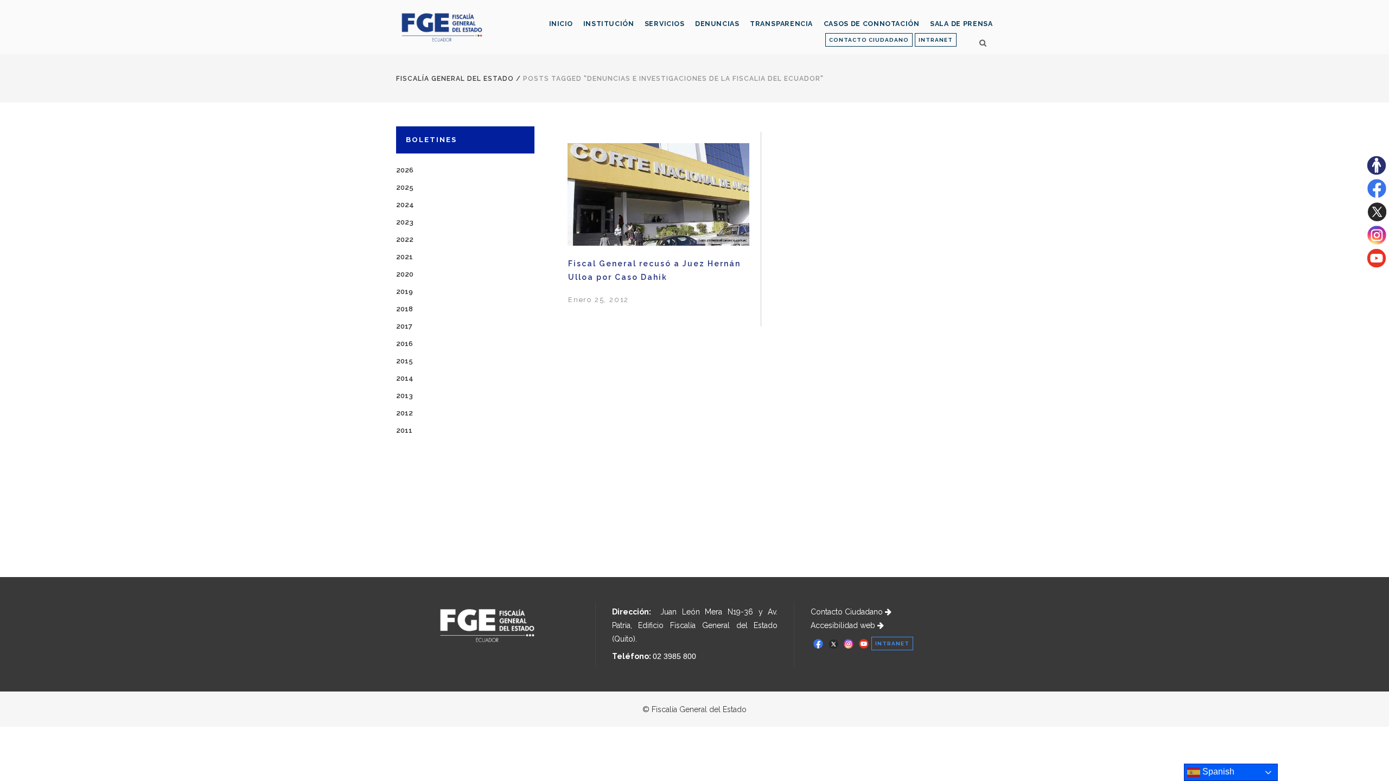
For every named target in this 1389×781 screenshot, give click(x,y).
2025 (404, 187)
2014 (404, 378)
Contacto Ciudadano (848, 611)
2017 (404, 326)
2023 (404, 222)
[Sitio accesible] (1376, 172)
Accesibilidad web (844, 625)
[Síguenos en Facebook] (1377, 195)
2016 (404, 344)
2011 (404, 430)
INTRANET (936, 40)
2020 (404, 274)
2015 (404, 361)
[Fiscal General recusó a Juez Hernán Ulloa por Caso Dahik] (658, 194)
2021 (404, 257)
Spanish (1217, 771)
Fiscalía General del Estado (455, 78)
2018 (404, 309)
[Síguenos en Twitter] (1377, 218)
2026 (404, 170)
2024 (405, 205)
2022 (404, 239)
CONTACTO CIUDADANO (869, 40)
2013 (404, 396)
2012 (404, 413)
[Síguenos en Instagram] (1377, 242)
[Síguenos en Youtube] (1376, 264)
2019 (404, 291)
